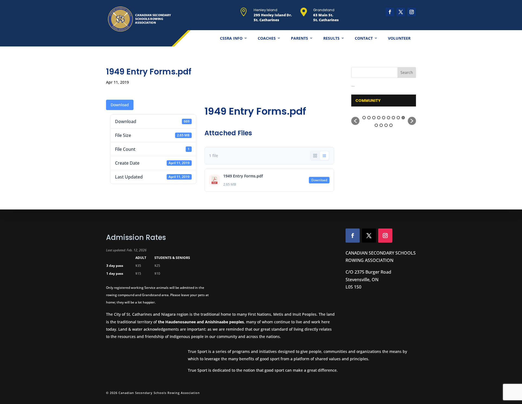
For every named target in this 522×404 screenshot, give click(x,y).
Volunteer (399, 38)
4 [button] (378, 117)
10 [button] (376, 125)
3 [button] (373, 117)
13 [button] (391, 125)
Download (120, 104)
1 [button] (364, 117)
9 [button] (403, 117)
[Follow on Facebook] (390, 12)
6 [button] (388, 117)
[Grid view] (315, 155)
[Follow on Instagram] (411, 12)
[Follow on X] (400, 12)
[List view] (324, 155)
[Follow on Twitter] (369, 235)
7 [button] (393, 117)
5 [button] (383, 117)
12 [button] (386, 125)
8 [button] (398, 117)
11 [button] (381, 125)
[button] (355, 121)
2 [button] (369, 117)
